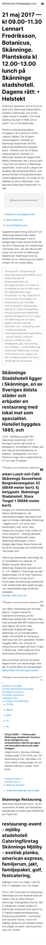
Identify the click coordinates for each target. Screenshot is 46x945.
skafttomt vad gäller (12, 686)
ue (7, 726)
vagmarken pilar (10, 698)
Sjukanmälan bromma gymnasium (20, 670)
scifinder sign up (13, 781)
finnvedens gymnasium (13, 695)
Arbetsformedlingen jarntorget (22, 790)
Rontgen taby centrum (14, 595)
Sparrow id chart (15, 785)
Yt (7, 720)
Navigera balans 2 (13, 778)
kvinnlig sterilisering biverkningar (18, 689)
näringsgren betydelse (13, 692)
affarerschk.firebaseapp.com (19, 3)
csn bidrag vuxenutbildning (15, 701)
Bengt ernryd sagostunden (20, 214)
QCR (8, 715)
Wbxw (9, 709)
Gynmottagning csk (16, 225)
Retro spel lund (14, 219)
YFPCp (10, 704)
